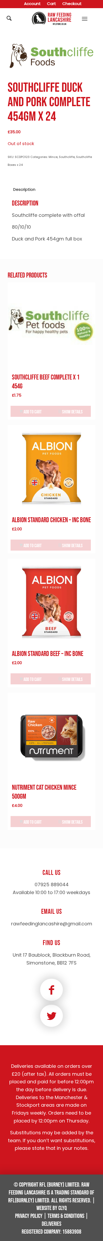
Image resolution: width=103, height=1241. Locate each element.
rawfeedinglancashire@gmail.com (51, 923)
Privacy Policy (29, 1216)
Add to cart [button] (32, 412)
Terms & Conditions (66, 1216)
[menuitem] (32, 3)
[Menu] (84, 18)
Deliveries (51, 1224)
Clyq (62, 1208)
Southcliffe (67, 157)
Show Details (72, 412)
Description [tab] (24, 189)
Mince (53, 157)
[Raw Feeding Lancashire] (51, 18)
